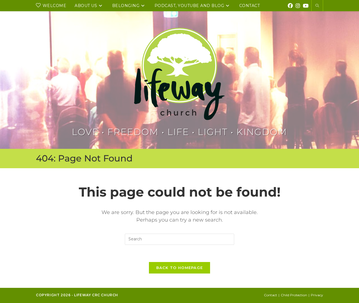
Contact (270, 295)
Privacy (317, 295)
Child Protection (294, 295)
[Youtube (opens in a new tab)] (306, 5)
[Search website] (317, 5)
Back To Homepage (179, 267)
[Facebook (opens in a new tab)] (290, 5)
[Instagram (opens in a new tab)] (298, 5)
